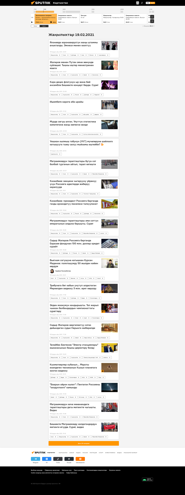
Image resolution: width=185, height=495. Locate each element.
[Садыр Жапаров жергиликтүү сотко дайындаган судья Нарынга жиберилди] (109, 328)
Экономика (95, 75)
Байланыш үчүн (67, 470)
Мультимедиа (93, 298)
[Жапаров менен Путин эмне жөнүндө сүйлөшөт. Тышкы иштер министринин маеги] (109, 65)
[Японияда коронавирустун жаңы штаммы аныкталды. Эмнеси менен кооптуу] (109, 45)
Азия (83, 55)
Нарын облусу (88, 337)
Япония (91, 55)
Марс (99, 377)
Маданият (97, 94)
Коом (64, 55)
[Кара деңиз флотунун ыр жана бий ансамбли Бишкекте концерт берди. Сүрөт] (109, 85)
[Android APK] (147, 480)
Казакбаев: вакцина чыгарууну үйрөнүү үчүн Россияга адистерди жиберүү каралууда (73, 184)
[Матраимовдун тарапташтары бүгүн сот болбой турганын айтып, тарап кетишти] (109, 164)
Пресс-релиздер (79, 470)
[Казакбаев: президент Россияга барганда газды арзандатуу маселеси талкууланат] (109, 203)
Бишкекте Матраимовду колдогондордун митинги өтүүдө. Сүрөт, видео (73, 425)
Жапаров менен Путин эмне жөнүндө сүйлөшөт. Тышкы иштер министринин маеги (72, 65)
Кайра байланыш (71, 473)
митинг (102, 233)
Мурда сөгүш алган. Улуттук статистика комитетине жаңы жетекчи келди (73, 123)
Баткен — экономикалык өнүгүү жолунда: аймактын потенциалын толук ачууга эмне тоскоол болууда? (46, 20)
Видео (83, 298)
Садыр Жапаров (95, 253)
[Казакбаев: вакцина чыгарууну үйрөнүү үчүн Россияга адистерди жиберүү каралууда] (109, 184)
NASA (91, 377)
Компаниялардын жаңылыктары (97, 470)
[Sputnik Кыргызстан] (41, 5)
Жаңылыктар (54, 55)
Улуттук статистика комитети (90, 134)
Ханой (99, 278)
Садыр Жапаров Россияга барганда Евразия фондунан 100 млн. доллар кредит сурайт (75, 243)
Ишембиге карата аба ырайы (66, 101)
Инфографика (110, 452)
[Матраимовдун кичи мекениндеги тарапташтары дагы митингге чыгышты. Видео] (109, 407)
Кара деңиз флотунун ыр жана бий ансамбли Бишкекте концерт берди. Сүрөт (74, 83)
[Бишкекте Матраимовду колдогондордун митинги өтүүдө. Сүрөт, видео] (109, 427)
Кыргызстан (74, 75)
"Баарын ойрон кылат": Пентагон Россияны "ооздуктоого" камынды (75, 386)
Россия (77, 94)
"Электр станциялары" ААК (90, 357)
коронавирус (102, 55)
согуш (82, 278)
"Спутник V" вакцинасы (89, 193)
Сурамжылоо (54, 154)
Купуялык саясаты (114, 470)
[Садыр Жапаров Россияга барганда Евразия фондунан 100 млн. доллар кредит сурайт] (109, 243)
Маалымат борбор (130, 452)
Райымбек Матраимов (98, 174)
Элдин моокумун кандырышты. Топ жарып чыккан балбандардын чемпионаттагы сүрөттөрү (74, 308)
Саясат (85, 75)
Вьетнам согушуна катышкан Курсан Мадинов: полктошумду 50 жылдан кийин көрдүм (74, 263)
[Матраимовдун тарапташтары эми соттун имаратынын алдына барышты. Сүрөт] (109, 223)
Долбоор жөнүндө (36, 470)
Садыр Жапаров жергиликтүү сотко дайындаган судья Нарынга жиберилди (72, 326)
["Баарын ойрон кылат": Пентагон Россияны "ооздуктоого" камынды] (109, 387)
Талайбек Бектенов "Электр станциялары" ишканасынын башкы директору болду (74, 346)
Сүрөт (85, 318)
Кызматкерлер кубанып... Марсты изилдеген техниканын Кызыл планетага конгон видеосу (73, 367)
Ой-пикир (81, 397)
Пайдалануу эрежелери (52, 470)
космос (99, 397)
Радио (78, 452)
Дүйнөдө (73, 55)
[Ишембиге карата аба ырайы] (109, 104)
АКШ (90, 278)
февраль (97, 114)
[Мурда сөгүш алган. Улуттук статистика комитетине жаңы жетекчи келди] (109, 124)
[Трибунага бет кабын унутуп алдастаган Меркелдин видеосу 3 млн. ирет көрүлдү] (109, 288)
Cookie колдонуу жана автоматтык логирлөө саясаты (47, 473)
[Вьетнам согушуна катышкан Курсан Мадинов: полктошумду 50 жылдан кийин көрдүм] (109, 263)
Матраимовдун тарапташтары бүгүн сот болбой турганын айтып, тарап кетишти (73, 163)
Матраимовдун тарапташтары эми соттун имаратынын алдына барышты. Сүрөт (74, 222)
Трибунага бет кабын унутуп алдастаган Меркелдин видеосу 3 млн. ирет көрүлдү (73, 287)
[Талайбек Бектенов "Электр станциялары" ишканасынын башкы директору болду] (109, 347)
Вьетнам (73, 278)
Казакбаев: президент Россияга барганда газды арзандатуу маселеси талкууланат (74, 202)
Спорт (76, 318)
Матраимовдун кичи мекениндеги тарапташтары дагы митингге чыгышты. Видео (73, 407)
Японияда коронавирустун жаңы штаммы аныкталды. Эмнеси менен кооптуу (74, 44)
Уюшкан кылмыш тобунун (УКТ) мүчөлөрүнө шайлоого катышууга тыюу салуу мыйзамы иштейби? (81, 143)
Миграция (93, 452)
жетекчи (105, 357)
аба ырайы (86, 114)
